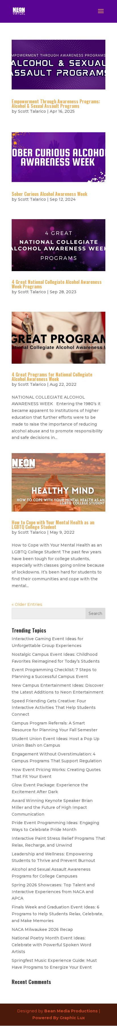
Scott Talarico (32, 111)
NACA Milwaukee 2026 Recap (42, 929)
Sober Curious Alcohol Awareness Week (49, 193)
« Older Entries (27, 604)
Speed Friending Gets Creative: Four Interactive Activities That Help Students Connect (54, 707)
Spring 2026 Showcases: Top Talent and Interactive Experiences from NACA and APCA (53, 891)
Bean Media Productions (71, 1011)
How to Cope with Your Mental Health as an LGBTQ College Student (53, 524)
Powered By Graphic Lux (58, 1017)
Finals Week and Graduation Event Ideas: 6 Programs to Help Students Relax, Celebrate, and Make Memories (57, 913)
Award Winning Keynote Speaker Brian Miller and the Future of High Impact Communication (52, 807)
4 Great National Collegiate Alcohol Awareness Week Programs (57, 284)
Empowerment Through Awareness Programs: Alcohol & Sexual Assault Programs (56, 103)
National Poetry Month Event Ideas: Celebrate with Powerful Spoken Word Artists (51, 944)
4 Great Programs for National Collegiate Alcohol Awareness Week (52, 376)
